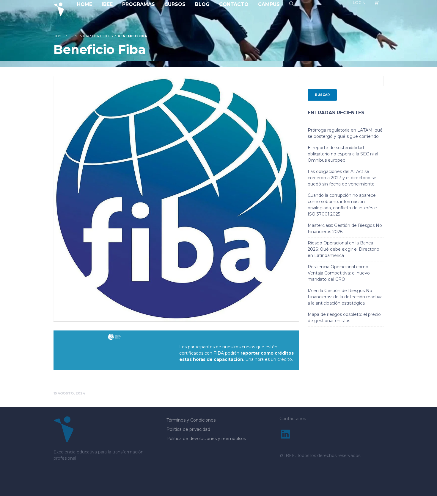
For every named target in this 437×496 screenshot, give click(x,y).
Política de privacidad (188, 429)
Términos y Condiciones (191, 420)
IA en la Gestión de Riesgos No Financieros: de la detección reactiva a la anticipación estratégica (345, 297)
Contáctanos (292, 418)
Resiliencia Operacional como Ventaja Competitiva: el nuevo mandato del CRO (339, 273)
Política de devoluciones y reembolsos (206, 438)
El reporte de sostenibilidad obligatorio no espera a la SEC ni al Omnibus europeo (343, 154)
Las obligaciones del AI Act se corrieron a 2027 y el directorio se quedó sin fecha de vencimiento (342, 178)
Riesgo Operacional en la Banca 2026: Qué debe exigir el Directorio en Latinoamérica (343, 249)
